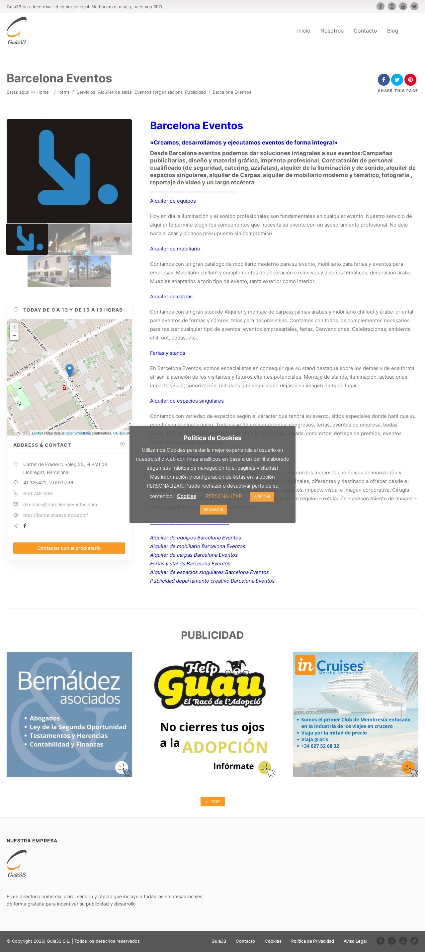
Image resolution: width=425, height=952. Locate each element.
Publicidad (195, 92)
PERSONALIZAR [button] (224, 496)
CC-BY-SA (121, 432)
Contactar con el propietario (69, 548)
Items (64, 92)
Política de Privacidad (312, 941)
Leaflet (37, 432)
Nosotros (332, 30)
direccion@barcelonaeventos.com (60, 504)
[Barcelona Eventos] (27, 239)
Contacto (365, 30)
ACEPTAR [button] (262, 496)
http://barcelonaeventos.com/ (55, 515)
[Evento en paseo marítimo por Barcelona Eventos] (90, 271)
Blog (392, 30)
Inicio (303, 30)
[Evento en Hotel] (69, 239)
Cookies (273, 941)
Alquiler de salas (115, 92)
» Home (41, 92)
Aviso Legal (355, 941)
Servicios (86, 92)
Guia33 (219, 941)
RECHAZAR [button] (213, 509)
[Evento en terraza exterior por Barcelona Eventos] (48, 271)
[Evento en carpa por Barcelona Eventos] (111, 239)
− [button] (14, 335)
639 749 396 (37, 493)
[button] (69, 310)
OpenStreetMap (78, 432)
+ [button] (14, 326)
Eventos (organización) (158, 92)
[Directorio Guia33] (17, 30)
